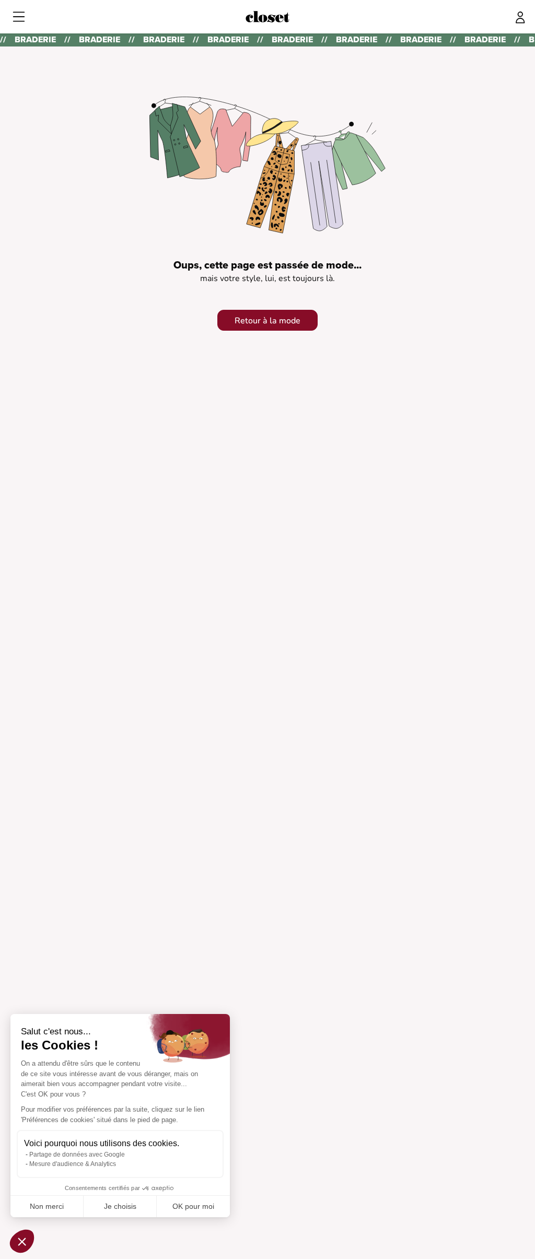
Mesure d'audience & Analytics (72, 1164)
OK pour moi (193, 1206)
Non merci (47, 1206)
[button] (21, 1241)
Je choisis (120, 1206)
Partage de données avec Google (77, 1154)
